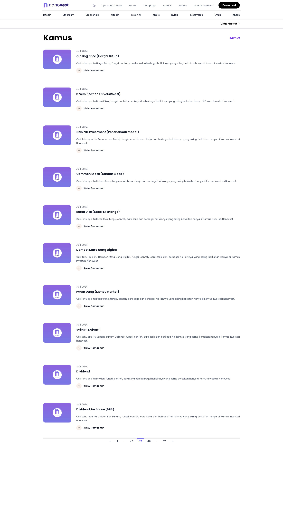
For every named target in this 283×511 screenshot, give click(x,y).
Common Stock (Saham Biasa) (100, 174)
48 (149, 441)
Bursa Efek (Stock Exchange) (98, 212)
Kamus (167, 5)
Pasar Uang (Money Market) (97, 292)
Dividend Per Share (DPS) (95, 409)
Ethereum (68, 15)
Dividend (83, 371)
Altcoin (115, 15)
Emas (218, 15)
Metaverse (196, 15)
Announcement (203, 5)
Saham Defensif (88, 329)
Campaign (149, 5)
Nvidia (175, 15)
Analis (236, 15)
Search (183, 5)
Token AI (136, 15)
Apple (156, 15)
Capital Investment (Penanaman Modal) (107, 132)
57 (164, 441)
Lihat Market (228, 24)
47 (140, 441)
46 (131, 441)
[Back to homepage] (57, 5)
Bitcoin (47, 15)
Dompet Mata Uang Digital (96, 250)
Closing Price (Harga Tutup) (97, 56)
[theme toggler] (94, 5)
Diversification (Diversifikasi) (98, 94)
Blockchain (92, 15)
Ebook (132, 5)
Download (229, 5)
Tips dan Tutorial (111, 5)
